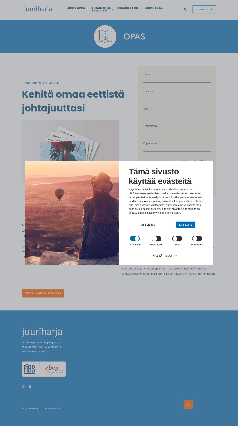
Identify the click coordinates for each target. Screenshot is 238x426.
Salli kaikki (186, 224)
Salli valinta (147, 224)
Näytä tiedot (163, 255)
